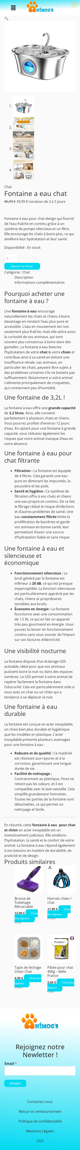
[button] (13, 7)
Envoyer (15, 1083)
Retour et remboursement (40, 1111)
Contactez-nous (40, 1101)
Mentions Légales (40, 1131)
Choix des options (26, 915)
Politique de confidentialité (40, 1121)
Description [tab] (24, 277)
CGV (40, 1140)
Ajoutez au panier (22, 266)
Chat (8, 186)
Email (10, 1063)
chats (37, 316)
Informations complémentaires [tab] (40, 282)
